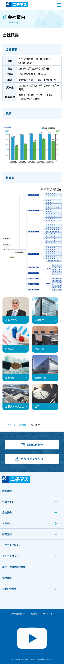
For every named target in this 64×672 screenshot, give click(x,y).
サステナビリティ (11, 545)
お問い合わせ (9, 588)
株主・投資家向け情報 (14, 566)
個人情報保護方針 (17, 613)
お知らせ (7, 523)
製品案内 (7, 490)
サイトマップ (48, 613)
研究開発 (7, 534)
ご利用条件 (34, 613)
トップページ (9, 424)
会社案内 (23, 424)
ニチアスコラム (10, 556)
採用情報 (7, 577)
